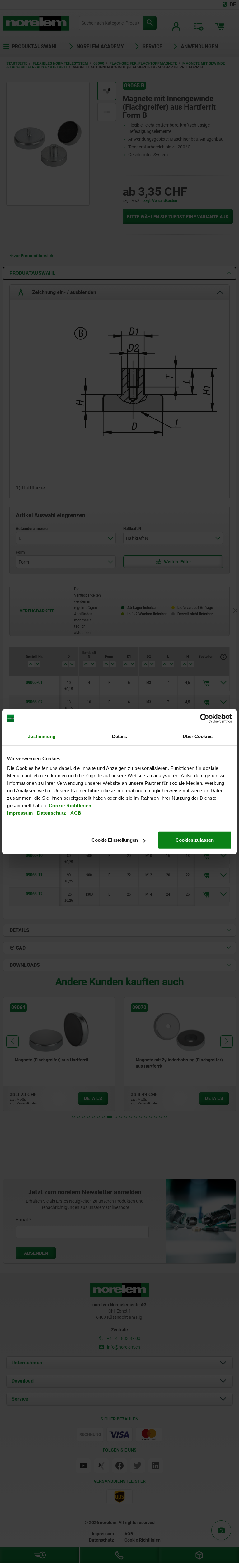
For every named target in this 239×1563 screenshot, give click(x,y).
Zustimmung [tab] (41, 736)
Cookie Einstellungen (114, 840)
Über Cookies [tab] (198, 736)
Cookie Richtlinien (69, 805)
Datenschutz (51, 813)
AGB (76, 813)
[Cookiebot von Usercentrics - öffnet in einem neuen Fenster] (204, 718)
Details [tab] (119, 736)
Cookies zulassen (195, 840)
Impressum (20, 813)
